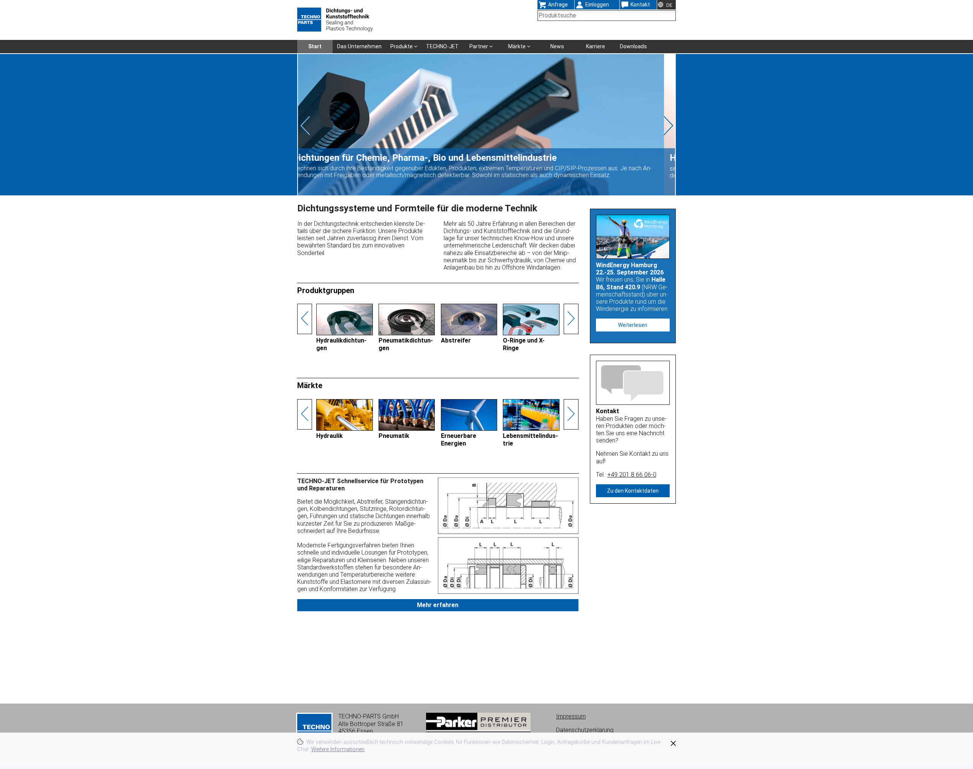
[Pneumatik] (407, 428)
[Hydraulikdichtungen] (344, 333)
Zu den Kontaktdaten (633, 491)
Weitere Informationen (337, 749)
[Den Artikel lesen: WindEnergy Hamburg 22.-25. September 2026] (633, 236)
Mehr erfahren (437, 605)
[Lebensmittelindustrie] (531, 428)
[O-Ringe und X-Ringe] (531, 333)
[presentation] (318, 125)
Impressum (571, 716)
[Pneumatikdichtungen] (407, 333)
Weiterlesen (632, 325)
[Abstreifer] (469, 333)
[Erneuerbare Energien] (469, 428)
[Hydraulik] (344, 428)
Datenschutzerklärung (584, 730)
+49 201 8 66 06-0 (631, 474)
